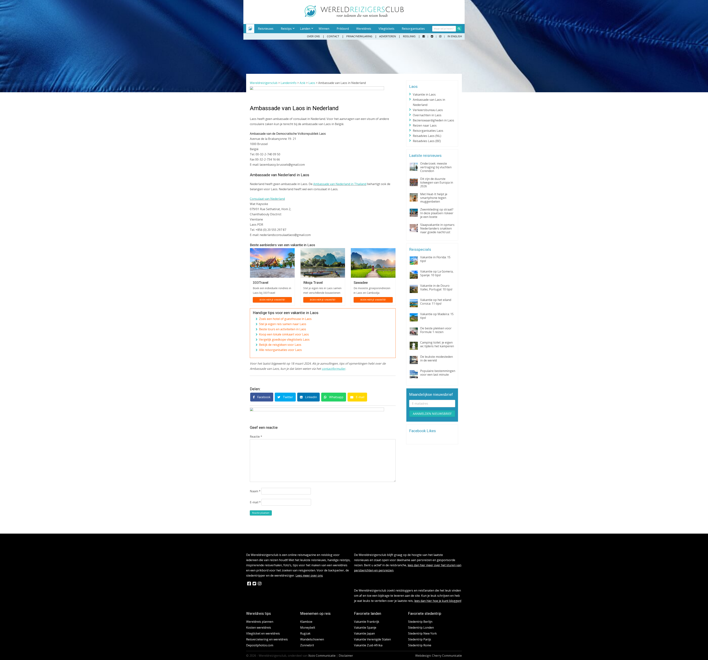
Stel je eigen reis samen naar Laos (282, 324)
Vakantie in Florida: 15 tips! (435, 259)
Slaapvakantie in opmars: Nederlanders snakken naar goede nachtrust (437, 228)
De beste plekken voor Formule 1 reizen (436, 330)
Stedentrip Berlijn (420, 622)
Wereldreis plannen (259, 622)
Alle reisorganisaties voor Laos (280, 350)
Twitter (287, 397)
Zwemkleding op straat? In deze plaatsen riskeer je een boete (436, 213)
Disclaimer (346, 656)
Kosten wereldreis (258, 627)
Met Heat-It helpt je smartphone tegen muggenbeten (433, 198)
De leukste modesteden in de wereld (436, 358)
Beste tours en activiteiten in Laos (282, 329)
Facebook (263, 397)
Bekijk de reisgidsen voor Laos (280, 345)
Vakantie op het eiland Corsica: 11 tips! (435, 302)
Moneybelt (307, 627)
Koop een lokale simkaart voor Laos (284, 334)
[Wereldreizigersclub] (354, 16)
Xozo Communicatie (322, 656)
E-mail (359, 397)
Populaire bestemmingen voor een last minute (437, 373)
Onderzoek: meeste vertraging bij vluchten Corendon (436, 167)
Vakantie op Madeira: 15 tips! (437, 316)
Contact (333, 36)
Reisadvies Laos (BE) (427, 141)
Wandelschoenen (312, 639)
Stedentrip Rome (419, 645)
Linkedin (310, 397)
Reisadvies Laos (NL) (427, 136)
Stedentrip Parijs (419, 639)
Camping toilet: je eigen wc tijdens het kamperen (437, 344)
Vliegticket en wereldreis (263, 633)
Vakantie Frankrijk (366, 622)
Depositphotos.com (259, 645)
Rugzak (305, 633)
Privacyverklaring (359, 36)
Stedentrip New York (422, 633)
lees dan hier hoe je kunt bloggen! (437, 601)
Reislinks (409, 36)
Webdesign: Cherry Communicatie (438, 656)
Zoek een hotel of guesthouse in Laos (285, 319)
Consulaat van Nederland (267, 199)
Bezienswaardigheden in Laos (433, 120)
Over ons (313, 36)
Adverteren (387, 36)
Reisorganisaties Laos (428, 131)
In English (454, 36)
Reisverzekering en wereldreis (267, 639)
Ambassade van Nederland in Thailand (339, 184)
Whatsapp (335, 397)
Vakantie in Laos (424, 94)
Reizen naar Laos (425, 125)
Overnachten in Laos (427, 115)
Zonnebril (307, 645)
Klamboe (306, 622)
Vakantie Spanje (365, 627)
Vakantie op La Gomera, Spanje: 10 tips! (436, 273)
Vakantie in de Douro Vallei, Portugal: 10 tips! (436, 287)
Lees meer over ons (309, 575)
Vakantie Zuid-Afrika (368, 645)
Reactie (256, 437)
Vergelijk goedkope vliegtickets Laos (284, 339)
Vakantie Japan (364, 633)
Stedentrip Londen (421, 627)
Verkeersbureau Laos (428, 110)
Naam (255, 491)
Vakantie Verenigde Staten (372, 639)
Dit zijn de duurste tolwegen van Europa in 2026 (436, 182)
